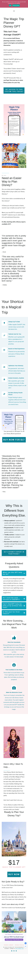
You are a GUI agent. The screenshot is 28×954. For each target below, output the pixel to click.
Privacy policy (16, 5)
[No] (26, 4)
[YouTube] (16, 951)
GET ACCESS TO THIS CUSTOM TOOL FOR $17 (14, 90)
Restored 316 (19, 948)
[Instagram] (12, 951)
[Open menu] (14, 11)
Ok (10, 5)
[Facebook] (14, 951)
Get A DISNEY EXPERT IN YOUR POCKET (14, 553)
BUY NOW (14, 874)
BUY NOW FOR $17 (14, 439)
